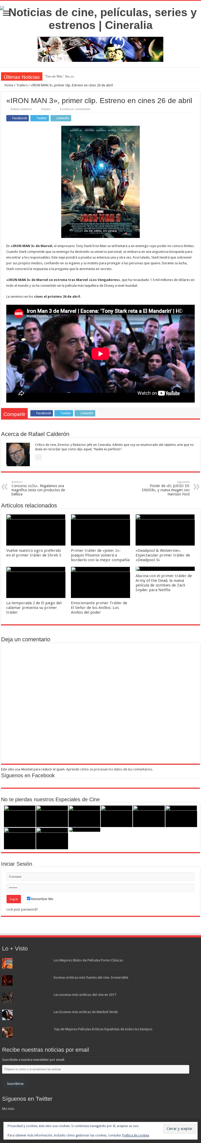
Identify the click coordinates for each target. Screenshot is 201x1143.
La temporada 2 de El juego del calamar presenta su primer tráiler (34, 608)
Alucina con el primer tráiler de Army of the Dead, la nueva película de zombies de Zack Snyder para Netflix (164, 582)
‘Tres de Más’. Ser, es (59, 76)
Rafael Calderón (21, 109)
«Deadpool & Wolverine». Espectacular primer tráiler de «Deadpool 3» (163, 555)
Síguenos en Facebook (28, 775)
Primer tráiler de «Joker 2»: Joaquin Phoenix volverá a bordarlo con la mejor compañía (100, 555)
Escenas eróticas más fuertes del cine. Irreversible (91, 977)
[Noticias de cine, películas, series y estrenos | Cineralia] (100, 17)
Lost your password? (22, 909)
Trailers (21, 85)
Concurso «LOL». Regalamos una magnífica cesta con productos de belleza (38, 488)
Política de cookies (135, 1135)
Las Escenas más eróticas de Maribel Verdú (86, 1012)
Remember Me (41, 899)
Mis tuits (8, 1109)
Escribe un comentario (75, 109)
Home (8, 85)
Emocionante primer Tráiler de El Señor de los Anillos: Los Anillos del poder (99, 608)
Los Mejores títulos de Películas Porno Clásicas (88, 960)
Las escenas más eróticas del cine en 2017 (85, 995)
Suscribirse (15, 1084)
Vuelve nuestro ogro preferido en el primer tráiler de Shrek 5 (33, 553)
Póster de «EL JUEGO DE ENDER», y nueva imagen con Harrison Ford (165, 488)
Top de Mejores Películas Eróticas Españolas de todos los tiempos (103, 1029)
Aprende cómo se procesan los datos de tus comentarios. (109, 769)
